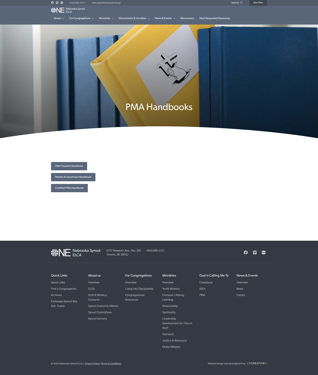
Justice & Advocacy (174, 340)
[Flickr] (62, 2)
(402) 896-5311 (77, 3)
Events (241, 295)
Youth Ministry (171, 289)
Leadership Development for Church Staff (177, 323)
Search (235, 3)
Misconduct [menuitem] (187, 18)
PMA (202, 295)
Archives (56, 295)
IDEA (202, 289)
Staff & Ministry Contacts (97, 297)
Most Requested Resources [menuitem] (214, 18)
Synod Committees (100, 312)
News (240, 289)
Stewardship (170, 306)
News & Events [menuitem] (163, 18)
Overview (93, 282)
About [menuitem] (57, 18)
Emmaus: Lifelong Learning (173, 297)
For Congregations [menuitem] (79, 18)
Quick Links (58, 282)
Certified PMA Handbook (69, 188)
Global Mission (171, 347)
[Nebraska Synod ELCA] (68, 10)
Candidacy (205, 282)
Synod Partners (97, 318)
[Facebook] (52, 2)
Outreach (168, 334)
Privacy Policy (92, 364)
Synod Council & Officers (103, 306)
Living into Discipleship (139, 289)
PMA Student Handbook (69, 166)
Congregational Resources (134, 297)
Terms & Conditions (111, 364)
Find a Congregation (63, 289)
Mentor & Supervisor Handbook (73, 177)
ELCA (91, 289)
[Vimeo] (57, 2)
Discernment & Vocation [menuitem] (132, 18)
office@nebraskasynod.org (106, 3)
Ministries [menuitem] (104, 18)
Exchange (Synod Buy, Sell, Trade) (64, 303)
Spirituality (169, 312)
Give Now (258, 2)
